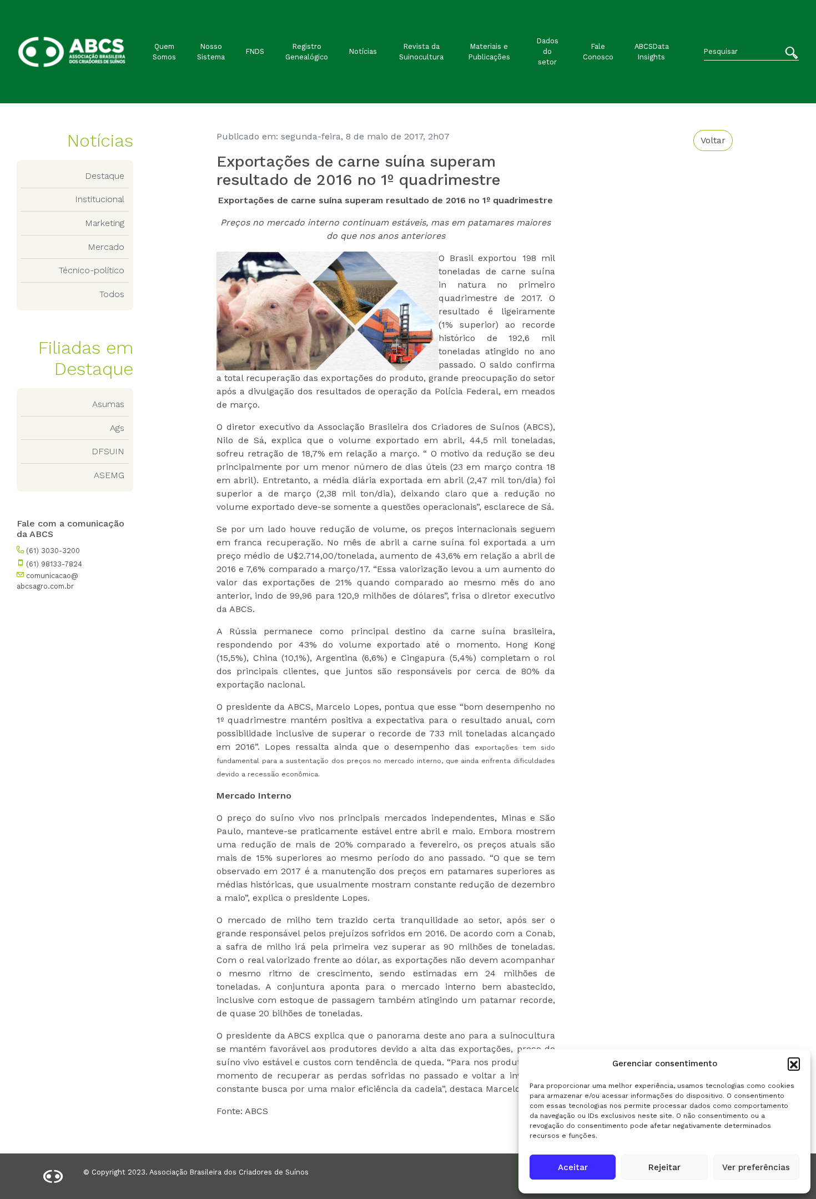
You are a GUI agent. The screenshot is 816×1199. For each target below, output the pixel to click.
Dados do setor (547, 51)
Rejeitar (664, 1167)
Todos (111, 294)
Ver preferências (756, 1167)
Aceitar (573, 1167)
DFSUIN (108, 451)
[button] (793, 1063)
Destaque (104, 175)
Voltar (713, 140)
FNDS (255, 51)
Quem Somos (164, 51)
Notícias (363, 51)
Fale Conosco (598, 51)
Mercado (106, 247)
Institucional (99, 199)
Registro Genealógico (306, 51)
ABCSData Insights (651, 51)
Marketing (104, 223)
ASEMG (109, 475)
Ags (117, 428)
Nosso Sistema (211, 51)
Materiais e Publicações (489, 51)
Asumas (108, 404)
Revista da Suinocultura (421, 51)
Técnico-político (91, 270)
